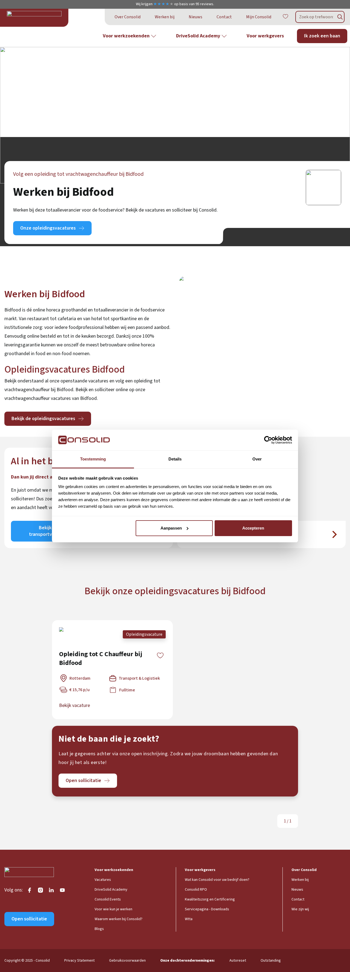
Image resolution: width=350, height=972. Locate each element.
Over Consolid (128, 17)
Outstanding (271, 960)
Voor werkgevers (265, 35)
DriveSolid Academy (198, 35)
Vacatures (103, 879)
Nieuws (195, 17)
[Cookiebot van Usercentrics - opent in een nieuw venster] (268, 440)
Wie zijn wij (300, 909)
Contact (224, 17)
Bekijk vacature (74, 705)
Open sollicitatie (83, 780)
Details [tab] (175, 459)
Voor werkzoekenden (126, 35)
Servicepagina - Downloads (207, 909)
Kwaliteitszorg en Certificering (210, 899)
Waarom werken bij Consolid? (118, 919)
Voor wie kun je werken (113, 909)
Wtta (188, 919)
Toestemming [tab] (93, 459)
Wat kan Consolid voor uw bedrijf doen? (217, 879)
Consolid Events (108, 899)
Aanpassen (171, 528)
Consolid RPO (196, 889)
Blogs (99, 929)
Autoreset (237, 960)
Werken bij (164, 17)
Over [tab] (257, 459)
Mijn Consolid (258, 17)
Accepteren (253, 528)
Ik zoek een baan (322, 35)
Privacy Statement (79, 960)
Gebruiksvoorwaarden (127, 960)
